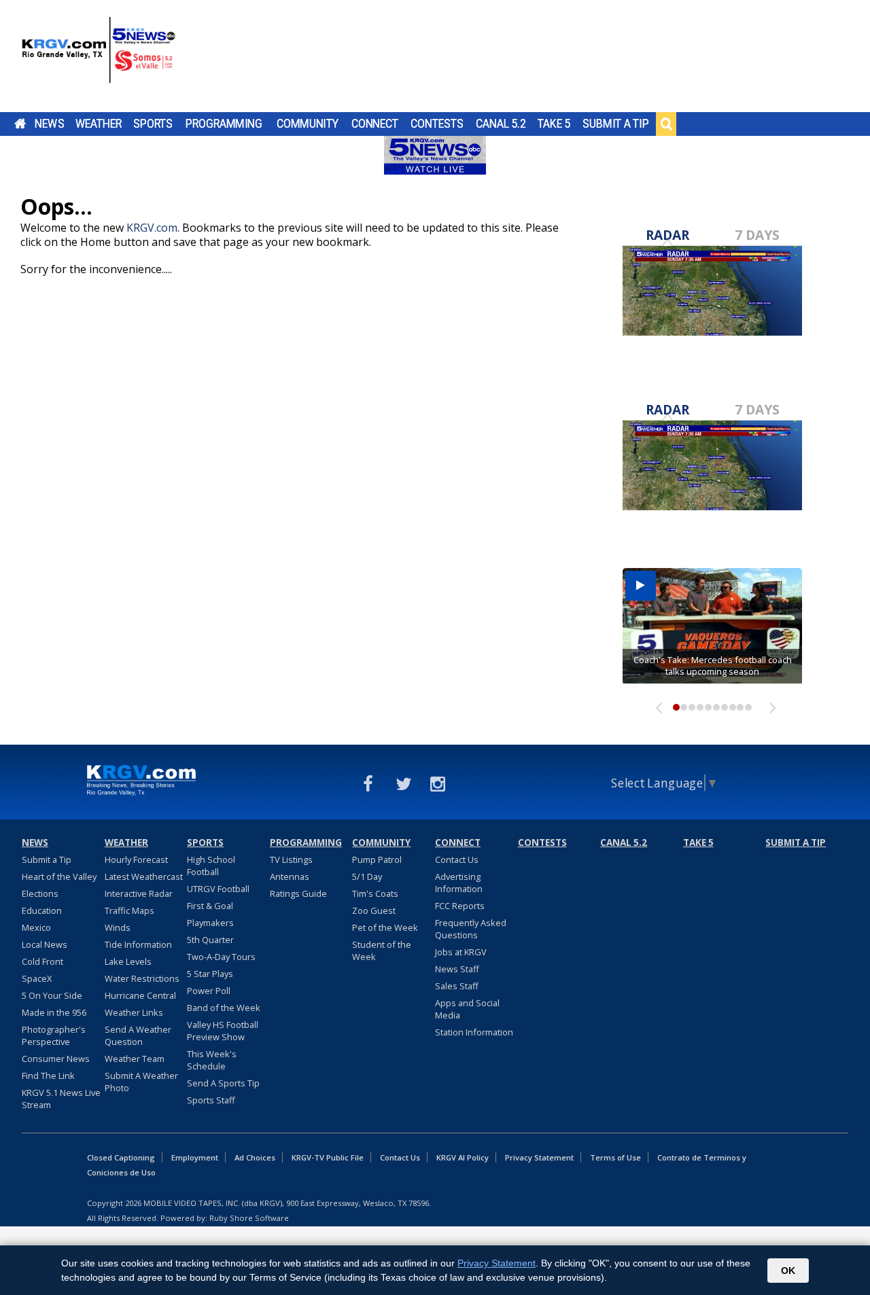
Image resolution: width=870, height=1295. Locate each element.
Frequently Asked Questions (470, 929)
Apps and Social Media (467, 1009)
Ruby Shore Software (249, 1218)
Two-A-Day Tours (221, 957)
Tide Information (138, 944)
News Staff (457, 969)
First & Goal (210, 906)
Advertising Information (459, 882)
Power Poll (208, 990)
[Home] (99, 58)
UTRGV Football (218, 889)
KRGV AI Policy (462, 1157)
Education (42, 910)
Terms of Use (615, 1157)
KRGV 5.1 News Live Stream (61, 1098)
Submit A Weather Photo (141, 1081)
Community (307, 123)
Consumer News (56, 1058)
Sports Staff (211, 1100)
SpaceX (37, 978)
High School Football (211, 865)
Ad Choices (254, 1157)
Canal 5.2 (501, 123)
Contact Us (456, 859)
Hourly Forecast (136, 859)
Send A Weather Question (138, 1035)
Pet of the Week (385, 927)
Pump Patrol (377, 859)
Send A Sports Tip (223, 1083)
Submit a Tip (615, 123)
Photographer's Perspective (54, 1035)
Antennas (289, 876)
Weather (98, 123)
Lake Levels (128, 961)
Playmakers (210, 923)
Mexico (36, 927)
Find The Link (48, 1075)
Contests (437, 123)
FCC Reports (460, 906)
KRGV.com (151, 227)
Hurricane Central (140, 995)
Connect (374, 123)
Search (666, 123)
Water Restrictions (142, 978)
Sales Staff (456, 986)
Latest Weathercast (144, 876)
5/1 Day (367, 876)
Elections (40, 893)
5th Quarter (210, 940)
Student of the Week (381, 950)
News (49, 123)
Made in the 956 (54, 1012)
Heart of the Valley (59, 876)
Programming (224, 123)
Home (20, 123)
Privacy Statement (539, 1157)
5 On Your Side (52, 995)
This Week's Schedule (212, 1060)
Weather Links (134, 1012)
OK (788, 1270)
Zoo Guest (374, 910)
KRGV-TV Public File (328, 1157)
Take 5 (554, 123)
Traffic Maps (129, 910)
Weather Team (134, 1058)
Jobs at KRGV (461, 952)
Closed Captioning (121, 1157)
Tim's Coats (375, 893)
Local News (44, 944)
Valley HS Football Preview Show (222, 1030)
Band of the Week (223, 1007)
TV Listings (291, 859)
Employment (194, 1157)
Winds (117, 927)
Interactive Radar (139, 893)
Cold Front (42, 961)
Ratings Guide (298, 893)
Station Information (474, 1032)
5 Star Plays (210, 974)
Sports (153, 123)
